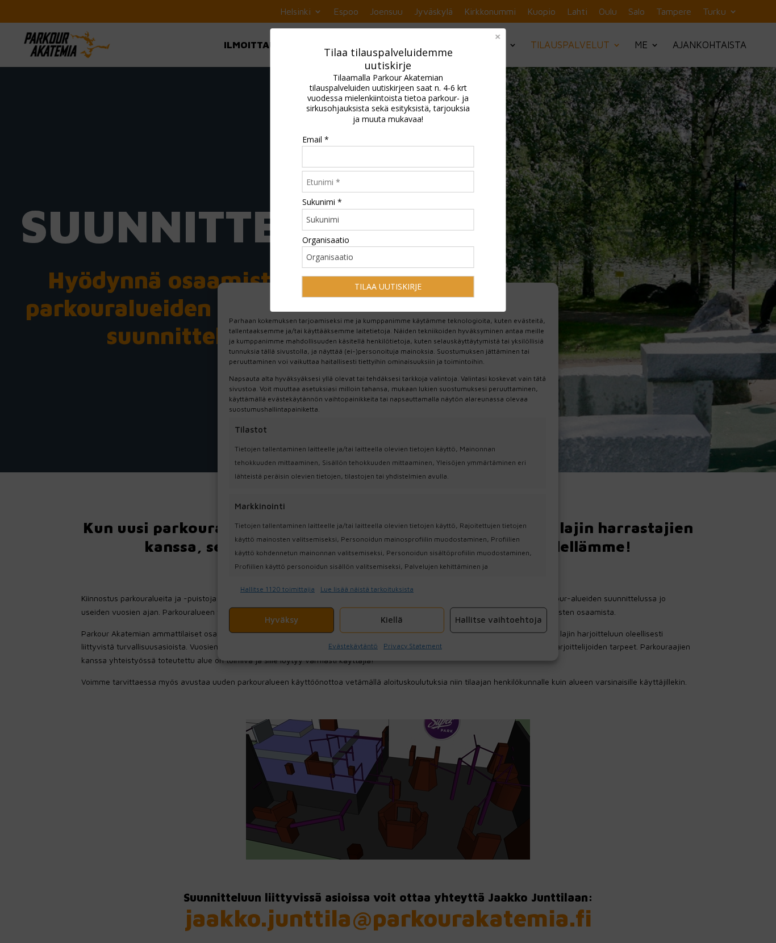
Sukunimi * (322, 201)
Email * (315, 139)
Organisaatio (325, 239)
